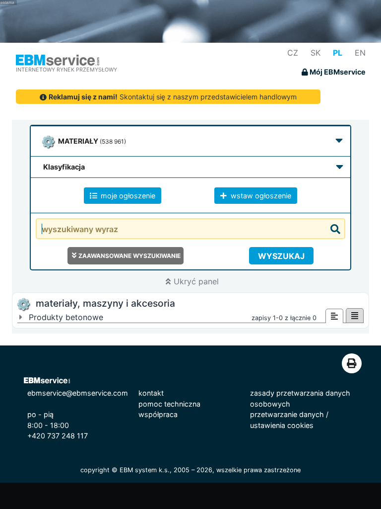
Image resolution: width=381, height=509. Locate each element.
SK (315, 53)
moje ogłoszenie (127, 195)
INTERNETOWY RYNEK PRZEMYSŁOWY (66, 69)
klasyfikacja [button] (64, 167)
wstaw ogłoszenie (260, 195)
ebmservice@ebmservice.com (77, 393)
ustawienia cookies (282, 425)
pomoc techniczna (169, 404)
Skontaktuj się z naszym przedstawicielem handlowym (173, 96)
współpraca (158, 414)
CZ (292, 53)
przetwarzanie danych (287, 414)
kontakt (151, 393)
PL (337, 53)
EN (360, 53)
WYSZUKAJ (281, 256)
